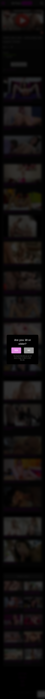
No (29, 350)
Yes (16, 350)
